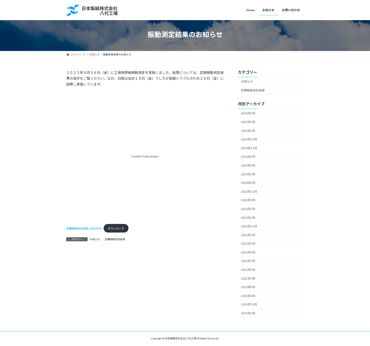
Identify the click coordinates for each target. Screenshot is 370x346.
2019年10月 (249, 304)
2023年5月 (248, 209)
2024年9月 (248, 156)
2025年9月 (248, 122)
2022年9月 (248, 235)
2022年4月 (248, 252)
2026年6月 (248, 113)
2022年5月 (248, 243)
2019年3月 (248, 313)
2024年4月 (248, 165)
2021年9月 (248, 269)
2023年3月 (248, 217)
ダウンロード (116, 228)
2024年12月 (249, 139)
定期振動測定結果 (115, 239)
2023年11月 (249, 191)
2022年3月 (248, 261)
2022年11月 (249, 226)
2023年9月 (248, 200)
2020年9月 (248, 287)
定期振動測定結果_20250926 (83, 228)
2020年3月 (248, 295)
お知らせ (95, 239)
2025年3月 (248, 130)
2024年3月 (248, 174)
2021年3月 (248, 278)
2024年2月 (248, 183)
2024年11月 (249, 148)
